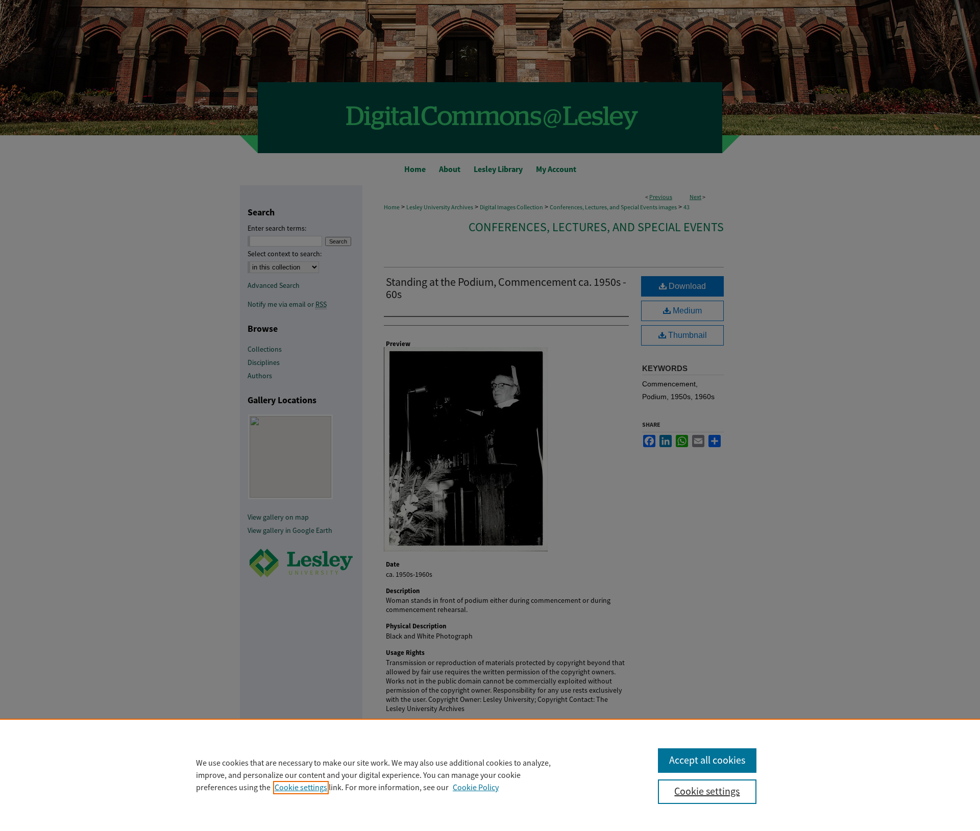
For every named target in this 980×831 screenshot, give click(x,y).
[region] (490, 775)
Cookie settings (301, 788)
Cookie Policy (476, 788)
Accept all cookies (707, 760)
